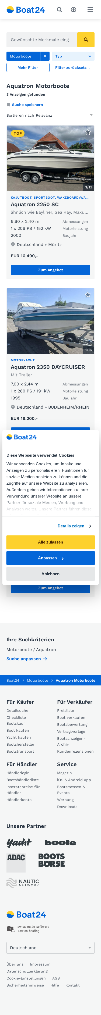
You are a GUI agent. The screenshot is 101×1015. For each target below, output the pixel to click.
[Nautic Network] (22, 883)
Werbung (65, 800)
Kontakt (72, 985)
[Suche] (61, 10)
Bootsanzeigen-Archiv (71, 741)
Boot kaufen (17, 730)
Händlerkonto (19, 800)
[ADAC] (16, 863)
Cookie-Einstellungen (26, 978)
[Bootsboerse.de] (52, 860)
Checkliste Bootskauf (16, 720)
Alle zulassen (50, 542)
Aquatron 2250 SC (35, 204)
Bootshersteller (20, 744)
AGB (56, 978)
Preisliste (65, 710)
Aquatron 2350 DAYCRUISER (48, 367)
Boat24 (12, 680)
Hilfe (54, 985)
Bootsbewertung (72, 724)
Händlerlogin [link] (18, 773)
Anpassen (47, 558)
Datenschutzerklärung (26, 971)
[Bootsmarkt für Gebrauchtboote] (25, 9)
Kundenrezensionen (75, 751)
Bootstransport (20, 751)
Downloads (67, 807)
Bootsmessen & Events (71, 790)
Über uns (14, 964)
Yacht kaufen (18, 737)
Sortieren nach (20, 115)
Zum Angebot (50, 270)
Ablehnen (50, 573)
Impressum (40, 964)
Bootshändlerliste (22, 780)
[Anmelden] (75, 9)
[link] (45, 56)
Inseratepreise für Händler (23, 790)
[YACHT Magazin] (19, 843)
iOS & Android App (74, 780)
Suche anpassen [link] (23, 658)
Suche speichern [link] (27, 104)
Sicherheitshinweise (25, 985)
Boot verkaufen (71, 717)
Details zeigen (71, 526)
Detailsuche (17, 710)
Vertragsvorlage (71, 731)
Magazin (64, 773)
